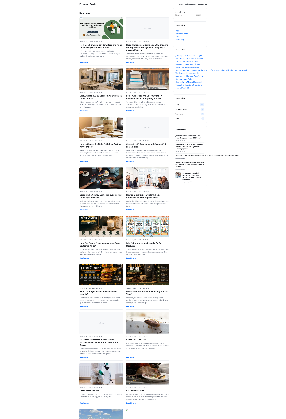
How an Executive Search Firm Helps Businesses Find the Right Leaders (143, 196)
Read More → (84, 62)
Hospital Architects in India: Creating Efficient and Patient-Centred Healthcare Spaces (99, 342)
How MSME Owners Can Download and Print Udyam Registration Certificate (101, 46)
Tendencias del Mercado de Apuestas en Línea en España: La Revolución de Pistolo (189, 76)
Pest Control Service (89, 390)
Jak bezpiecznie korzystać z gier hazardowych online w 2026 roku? (188, 137)
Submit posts (190, 4)
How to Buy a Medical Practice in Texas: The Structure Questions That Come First (189, 85)
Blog (177, 31)
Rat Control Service (135, 390)
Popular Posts (87, 4)
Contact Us (202, 4)
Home (180, 4)
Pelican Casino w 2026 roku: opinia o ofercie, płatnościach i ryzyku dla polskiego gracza (188, 64)
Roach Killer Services (136, 339)
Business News (182, 33)
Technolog (180, 39)
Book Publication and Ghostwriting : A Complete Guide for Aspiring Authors (144, 97)
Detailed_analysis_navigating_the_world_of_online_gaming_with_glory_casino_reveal (211, 70)
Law (177, 36)
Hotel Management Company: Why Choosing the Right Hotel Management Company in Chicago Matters (147, 48)
